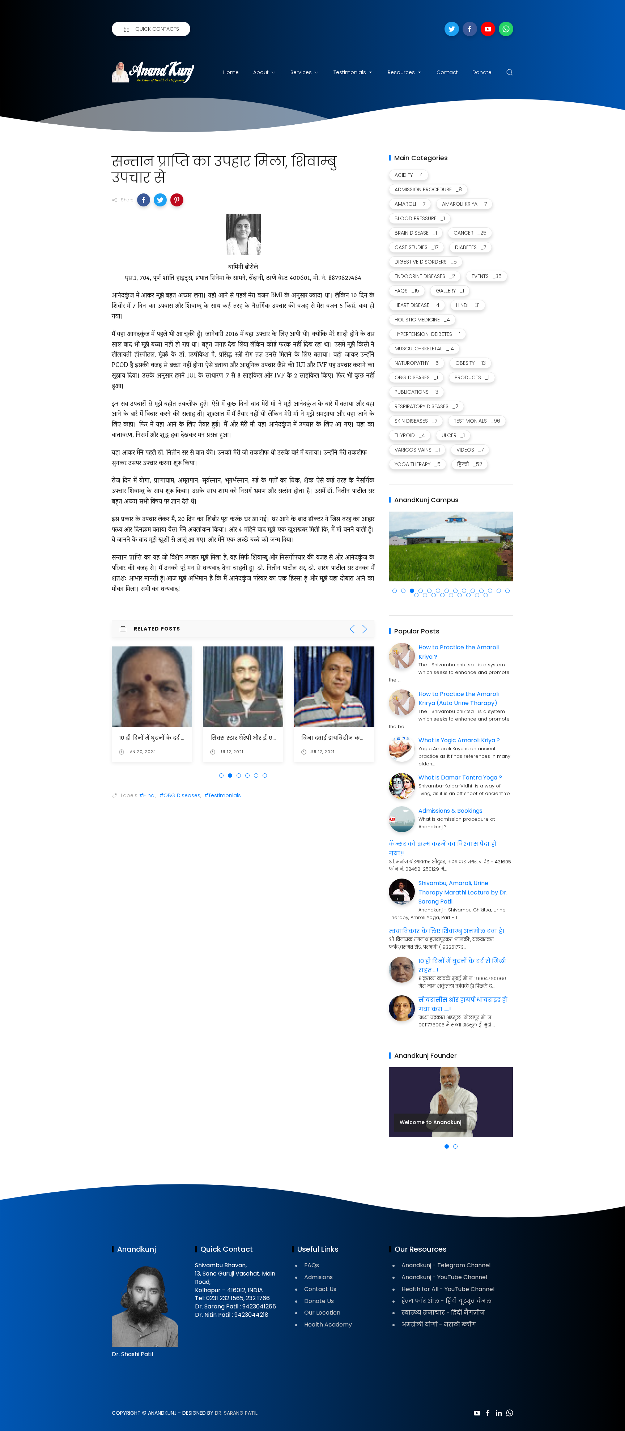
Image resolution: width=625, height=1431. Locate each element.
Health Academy (328, 1324)
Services (301, 72)
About (261, 72)
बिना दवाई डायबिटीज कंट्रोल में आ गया (348, 738)
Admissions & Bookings (450, 811)
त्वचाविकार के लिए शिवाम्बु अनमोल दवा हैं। (446, 931)
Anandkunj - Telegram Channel (445, 1265)
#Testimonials (222, 795)
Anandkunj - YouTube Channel (444, 1277)
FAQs (311, 1265)
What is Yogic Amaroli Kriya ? (459, 740)
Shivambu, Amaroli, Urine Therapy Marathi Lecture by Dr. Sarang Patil (462, 892)
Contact (447, 72)
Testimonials (349, 72)
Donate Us (319, 1301)
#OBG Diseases (180, 795)
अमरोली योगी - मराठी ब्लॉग (438, 1324)
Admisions (318, 1277)
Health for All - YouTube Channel (447, 1289)
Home (231, 72)
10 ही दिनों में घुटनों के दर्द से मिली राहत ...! (169, 738)
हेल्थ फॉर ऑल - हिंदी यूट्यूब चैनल (446, 1301)
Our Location (322, 1312)
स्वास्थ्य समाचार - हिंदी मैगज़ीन (443, 1312)
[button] (143, 199)
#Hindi (147, 795)
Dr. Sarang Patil (236, 1413)
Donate (482, 72)
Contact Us (320, 1289)
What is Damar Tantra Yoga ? (460, 777)
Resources (401, 72)
